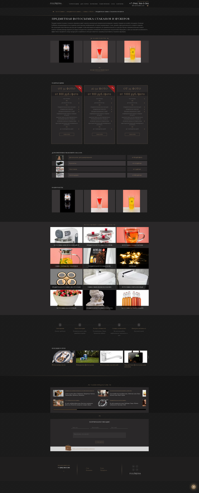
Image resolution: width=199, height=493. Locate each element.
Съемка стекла (88, 11)
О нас (113, 4)
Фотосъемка (60, 11)
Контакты (120, 4)
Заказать (66, 134)
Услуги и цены (74, 4)
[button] (149, 52)
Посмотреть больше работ (99, 70)
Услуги (102, 468)
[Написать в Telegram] (147, 5)
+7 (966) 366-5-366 (139, 3)
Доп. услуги (85, 4)
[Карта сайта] (64, 471)
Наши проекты (105, 4)
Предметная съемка (74, 11)
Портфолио (94, 4)
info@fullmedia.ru (138, 5)
